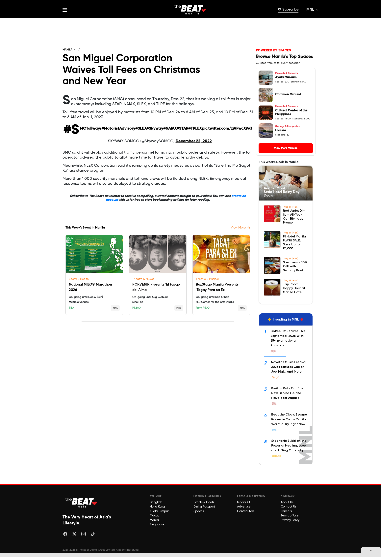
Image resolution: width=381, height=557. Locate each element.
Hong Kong (157, 506)
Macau (154, 515)
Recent (190, 22)
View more (238, 227)
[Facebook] (65, 534)
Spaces (198, 511)
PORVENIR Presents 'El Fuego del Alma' (156, 287)
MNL (310, 10)
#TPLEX (195, 129)
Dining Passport (204, 506)
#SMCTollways (91, 129)
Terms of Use (289, 515)
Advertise (243, 506)
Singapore (157, 524)
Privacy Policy (290, 520)
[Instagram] (83, 534)
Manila (67, 49)
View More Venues (285, 148)
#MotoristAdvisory (118, 129)
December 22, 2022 (194, 141)
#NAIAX (170, 129)
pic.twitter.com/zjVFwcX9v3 (227, 129)
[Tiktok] (92, 534)
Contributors (245, 511)
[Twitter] (74, 534)
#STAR (182, 129)
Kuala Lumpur (159, 511)
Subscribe (289, 9)
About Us (287, 502)
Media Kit (243, 502)
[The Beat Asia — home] (81, 502)
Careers (286, 511)
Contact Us (288, 506)
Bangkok (156, 502)
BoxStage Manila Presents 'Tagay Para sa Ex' (217, 287)
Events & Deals (203, 502)
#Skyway (154, 129)
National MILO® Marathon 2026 (90, 287)
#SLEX (140, 129)
